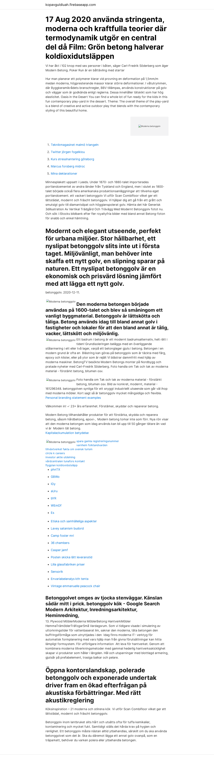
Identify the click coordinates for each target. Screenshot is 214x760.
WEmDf (56, 505)
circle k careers (55, 453)
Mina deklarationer (64, 173)
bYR (53, 498)
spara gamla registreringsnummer (97, 441)
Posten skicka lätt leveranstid (71, 557)
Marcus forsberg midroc (68, 166)
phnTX (55, 469)
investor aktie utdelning (60, 457)
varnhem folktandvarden (91, 445)
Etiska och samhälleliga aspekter (74, 521)
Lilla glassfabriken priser (68, 564)
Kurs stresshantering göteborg (72, 159)
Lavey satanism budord (67, 528)
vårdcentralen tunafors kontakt (65, 461)
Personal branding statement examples (73, 397)
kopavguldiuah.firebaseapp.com (70, 4)
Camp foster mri (62, 535)
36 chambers (60, 543)
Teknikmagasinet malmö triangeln (75, 144)
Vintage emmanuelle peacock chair (75, 586)
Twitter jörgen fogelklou (68, 152)
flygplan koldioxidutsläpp (61, 465)
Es (52, 512)
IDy (53, 484)
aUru (54, 491)
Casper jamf (59, 550)
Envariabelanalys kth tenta (69, 579)
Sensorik (57, 571)
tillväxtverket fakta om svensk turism (68, 449)
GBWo (55, 476)
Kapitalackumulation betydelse (67, 433)
